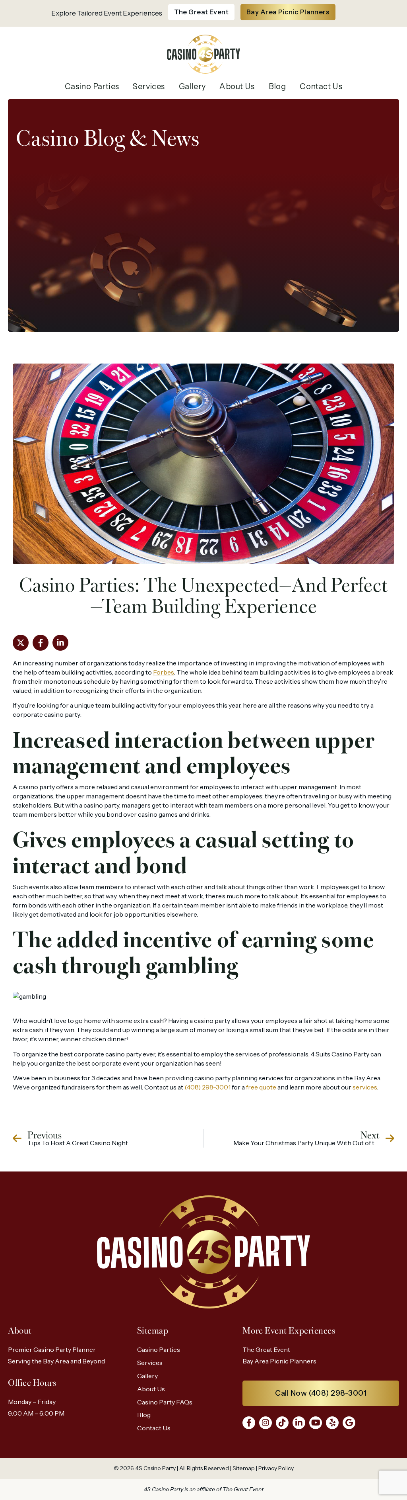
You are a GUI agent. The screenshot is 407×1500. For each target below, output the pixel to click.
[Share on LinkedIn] (60, 643)
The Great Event (266, 1349)
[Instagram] (265, 1422)
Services (149, 86)
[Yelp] (332, 1422)
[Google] (349, 1422)
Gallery (192, 86)
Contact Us (321, 86)
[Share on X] (21, 643)
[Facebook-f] (248, 1422)
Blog (277, 86)
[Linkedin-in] (299, 1422)
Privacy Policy (276, 1468)
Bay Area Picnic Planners (279, 1361)
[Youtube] (315, 1422)
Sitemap (244, 1468)
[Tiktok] (282, 1422)
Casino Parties (92, 86)
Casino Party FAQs (164, 1402)
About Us (236, 86)
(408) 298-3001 (207, 1087)
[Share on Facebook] (40, 643)
